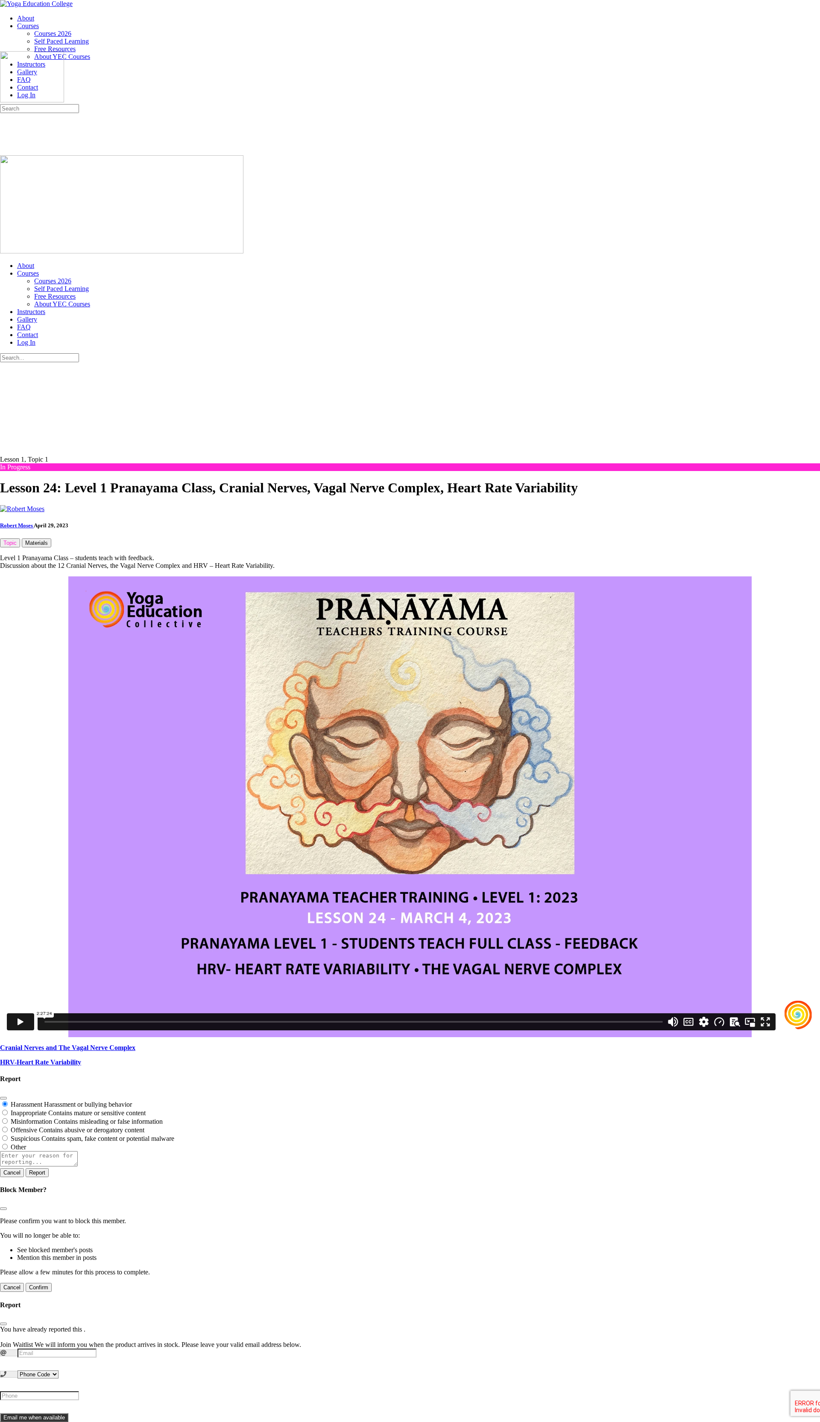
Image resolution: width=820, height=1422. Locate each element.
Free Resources (55, 296)
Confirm (38, 1287)
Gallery (27, 319)
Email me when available (34, 1417)
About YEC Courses (62, 304)
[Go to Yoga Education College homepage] (36, 3)
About (25, 265)
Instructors (31, 311)
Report (37, 1172)
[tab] (10, 542)
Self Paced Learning (61, 288)
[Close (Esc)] (3, 1098)
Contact (27, 334)
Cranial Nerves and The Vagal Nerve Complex (67, 1047)
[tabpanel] (410, 795)
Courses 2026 (52, 281)
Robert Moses (17, 525)
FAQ (24, 327)
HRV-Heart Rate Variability (40, 1062)
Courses (28, 273)
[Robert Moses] (22, 508)
